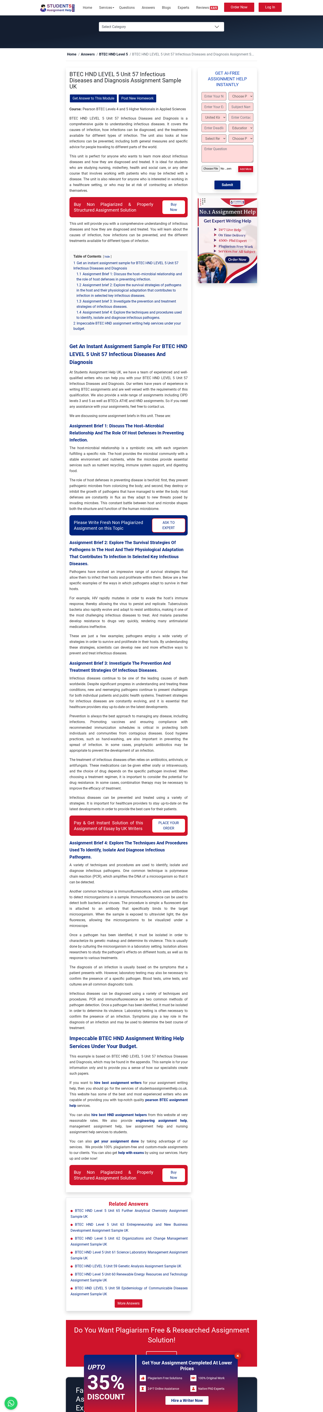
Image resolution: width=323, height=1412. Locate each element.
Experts (183, 8)
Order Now (239, 7)
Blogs (166, 8)
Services (105, 8)
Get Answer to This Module (93, 98)
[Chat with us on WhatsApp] (11, 1403)
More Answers (129, 1303)
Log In (270, 7)
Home (87, 8)
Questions (127, 8)
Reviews (206, 8)
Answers (148, 8)
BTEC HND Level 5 (106, 54)
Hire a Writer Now (187, 1400)
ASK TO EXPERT (168, 525)
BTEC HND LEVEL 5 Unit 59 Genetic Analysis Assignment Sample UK (128, 1266)
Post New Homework (137, 98)
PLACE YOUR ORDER (168, 826)
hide (107, 256)
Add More (245, 169)
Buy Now (173, 207)
